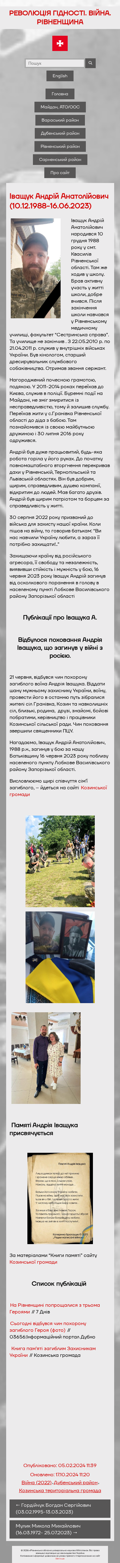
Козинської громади (33, 1262)
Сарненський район (60, 160)
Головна (60, 94)
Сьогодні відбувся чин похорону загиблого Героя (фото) (48, 1327)
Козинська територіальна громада (60, 1490)
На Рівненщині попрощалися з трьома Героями (55, 1308)
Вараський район (60, 120)
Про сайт (60, 173)
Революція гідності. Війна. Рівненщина (60, 18)
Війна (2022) (37, 1482)
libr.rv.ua (60, 1558)
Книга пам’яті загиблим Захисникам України (53, 1352)
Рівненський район (60, 146)
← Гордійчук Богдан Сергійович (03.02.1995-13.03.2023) (53, 1508)
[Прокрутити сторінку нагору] (108, 1551)
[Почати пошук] (90, 63)
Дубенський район (60, 133)
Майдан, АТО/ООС (60, 107)
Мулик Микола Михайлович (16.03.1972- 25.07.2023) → (48, 1529)
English (60, 76)
